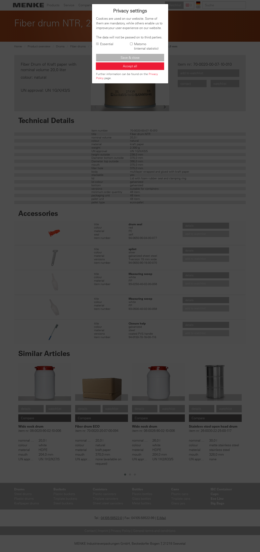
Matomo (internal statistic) (146, 46)
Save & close (130, 58)
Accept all (130, 66)
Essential (106, 44)
